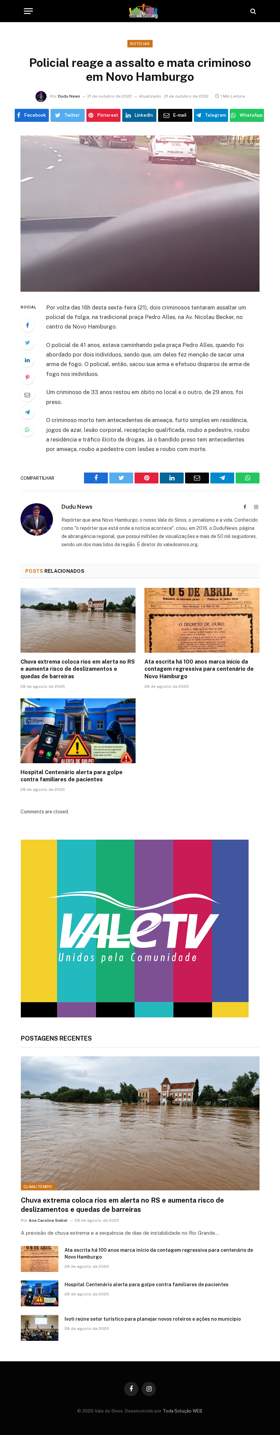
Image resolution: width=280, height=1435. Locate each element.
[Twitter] (27, 342)
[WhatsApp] (27, 429)
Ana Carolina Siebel (48, 1220)
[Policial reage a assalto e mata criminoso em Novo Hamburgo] (140, 213)
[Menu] (28, 11)
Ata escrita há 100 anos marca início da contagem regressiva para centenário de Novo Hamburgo (199, 669)
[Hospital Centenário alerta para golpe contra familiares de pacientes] (78, 730)
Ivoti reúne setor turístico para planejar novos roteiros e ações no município (153, 1319)
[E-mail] (27, 395)
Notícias (140, 44)
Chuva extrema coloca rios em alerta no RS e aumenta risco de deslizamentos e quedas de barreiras (77, 669)
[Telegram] (27, 412)
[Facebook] (27, 325)
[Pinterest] (27, 377)
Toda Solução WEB (182, 1411)
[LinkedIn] (27, 360)
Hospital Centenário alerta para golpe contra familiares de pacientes (71, 776)
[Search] (252, 11)
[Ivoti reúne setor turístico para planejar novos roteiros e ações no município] (39, 1328)
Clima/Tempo (38, 1187)
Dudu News (69, 96)
